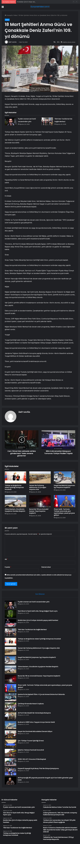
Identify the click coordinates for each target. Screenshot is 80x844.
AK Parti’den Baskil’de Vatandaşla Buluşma (34, 713)
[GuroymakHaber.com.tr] (40, 6)
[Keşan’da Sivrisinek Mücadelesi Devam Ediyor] (10, 734)
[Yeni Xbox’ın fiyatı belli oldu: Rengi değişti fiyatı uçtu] (10, 614)
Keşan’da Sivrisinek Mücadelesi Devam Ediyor (35, 731)
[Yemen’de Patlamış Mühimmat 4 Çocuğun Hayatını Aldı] (40, 477)
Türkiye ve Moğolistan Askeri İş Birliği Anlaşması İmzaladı (14, 487)
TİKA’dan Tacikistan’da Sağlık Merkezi (32, 629)
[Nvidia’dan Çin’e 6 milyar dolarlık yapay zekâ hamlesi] (10, 623)
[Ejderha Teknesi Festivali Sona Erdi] (10, 753)
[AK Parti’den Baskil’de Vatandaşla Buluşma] (10, 716)
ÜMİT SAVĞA (13, 42)
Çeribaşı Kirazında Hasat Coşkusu (31, 704)
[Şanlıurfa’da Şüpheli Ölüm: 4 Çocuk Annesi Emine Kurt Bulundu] (10, 697)
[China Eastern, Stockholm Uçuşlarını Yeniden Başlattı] (15, 501)
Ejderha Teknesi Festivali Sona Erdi (31, 750)
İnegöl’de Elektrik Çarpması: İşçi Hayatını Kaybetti (64, 486)
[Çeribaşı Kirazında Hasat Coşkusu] (10, 706)
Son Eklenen (40, 594)
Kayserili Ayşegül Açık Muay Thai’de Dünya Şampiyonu (38, 768)
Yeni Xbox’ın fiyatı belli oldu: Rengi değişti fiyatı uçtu (38, 611)
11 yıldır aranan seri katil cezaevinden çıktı (33, 602)
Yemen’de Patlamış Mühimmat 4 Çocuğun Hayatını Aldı (37, 487)
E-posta (8, 567)
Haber (16, 15)
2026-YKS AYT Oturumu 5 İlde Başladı (32, 759)
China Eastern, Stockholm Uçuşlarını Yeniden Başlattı (15, 510)
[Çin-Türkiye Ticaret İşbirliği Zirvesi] (10, 743)
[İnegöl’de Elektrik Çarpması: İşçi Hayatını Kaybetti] (64, 477)
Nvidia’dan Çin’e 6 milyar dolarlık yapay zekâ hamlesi (33, 2)
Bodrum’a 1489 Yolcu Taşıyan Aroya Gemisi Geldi (36, 722)
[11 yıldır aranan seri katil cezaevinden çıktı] (10, 121)
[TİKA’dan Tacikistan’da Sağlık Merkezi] (47, 121)
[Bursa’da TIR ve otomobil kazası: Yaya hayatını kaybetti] (40, 501)
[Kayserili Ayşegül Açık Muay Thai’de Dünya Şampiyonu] (10, 771)
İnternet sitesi (46, 567)
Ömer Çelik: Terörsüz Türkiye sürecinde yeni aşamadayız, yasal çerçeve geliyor (64, 512)
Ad (6, 559)
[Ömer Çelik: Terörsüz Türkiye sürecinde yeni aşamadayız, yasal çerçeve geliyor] (64, 501)
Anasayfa (9, 15)
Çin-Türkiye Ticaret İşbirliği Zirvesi (31, 741)
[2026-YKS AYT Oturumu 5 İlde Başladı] (10, 762)
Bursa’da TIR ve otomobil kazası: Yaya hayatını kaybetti (38, 511)
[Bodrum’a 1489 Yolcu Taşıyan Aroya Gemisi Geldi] (10, 725)
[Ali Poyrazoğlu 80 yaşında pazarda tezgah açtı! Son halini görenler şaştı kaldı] (10, 780)
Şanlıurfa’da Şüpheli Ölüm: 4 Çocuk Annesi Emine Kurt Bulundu (41, 694)
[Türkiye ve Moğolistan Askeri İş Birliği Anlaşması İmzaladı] (15, 477)
